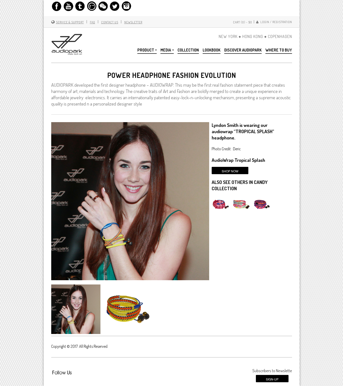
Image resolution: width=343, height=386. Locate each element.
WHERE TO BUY (278, 50)
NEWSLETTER (133, 22)
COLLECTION (188, 50)
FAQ (92, 22)
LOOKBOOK (211, 50)
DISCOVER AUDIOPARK (243, 50)
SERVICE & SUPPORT (70, 22)
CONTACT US (109, 22)
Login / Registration (276, 22)
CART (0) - (242, 22)
